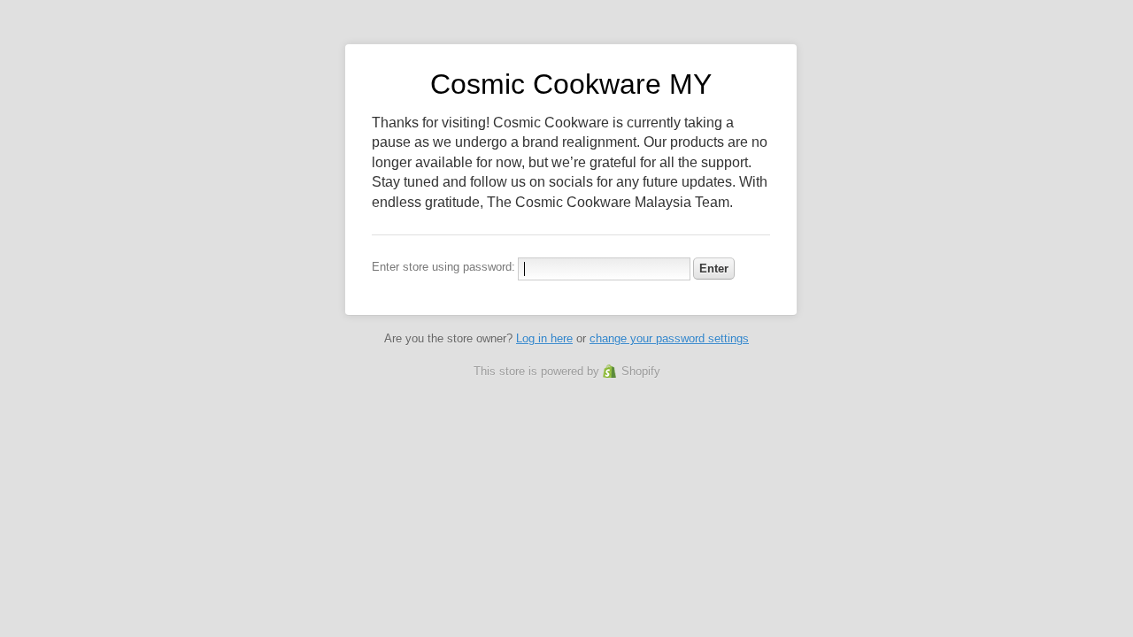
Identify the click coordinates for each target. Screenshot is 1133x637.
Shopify (640, 371)
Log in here (544, 338)
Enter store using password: (443, 266)
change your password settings (669, 338)
